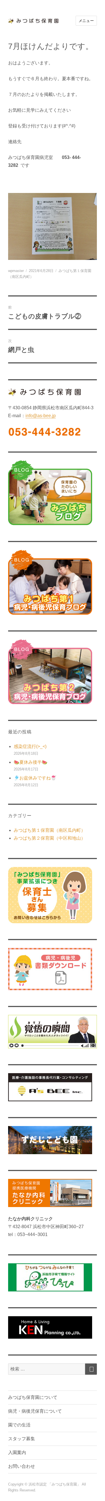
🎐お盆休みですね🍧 (35, 778)
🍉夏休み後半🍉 (30, 762)
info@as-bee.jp (40, 415)
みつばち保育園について (32, 1397)
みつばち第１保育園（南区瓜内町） (49, 830)
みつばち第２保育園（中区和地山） (49, 838)
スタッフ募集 (21, 1438)
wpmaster (16, 271)
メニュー (86, 21)
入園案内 (17, 1452)
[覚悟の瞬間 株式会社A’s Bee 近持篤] (52, 1031)
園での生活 (19, 1425)
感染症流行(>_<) (30, 746)
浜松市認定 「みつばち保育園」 (55, 1484)
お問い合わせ (21, 1466)
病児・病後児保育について (35, 1411)
